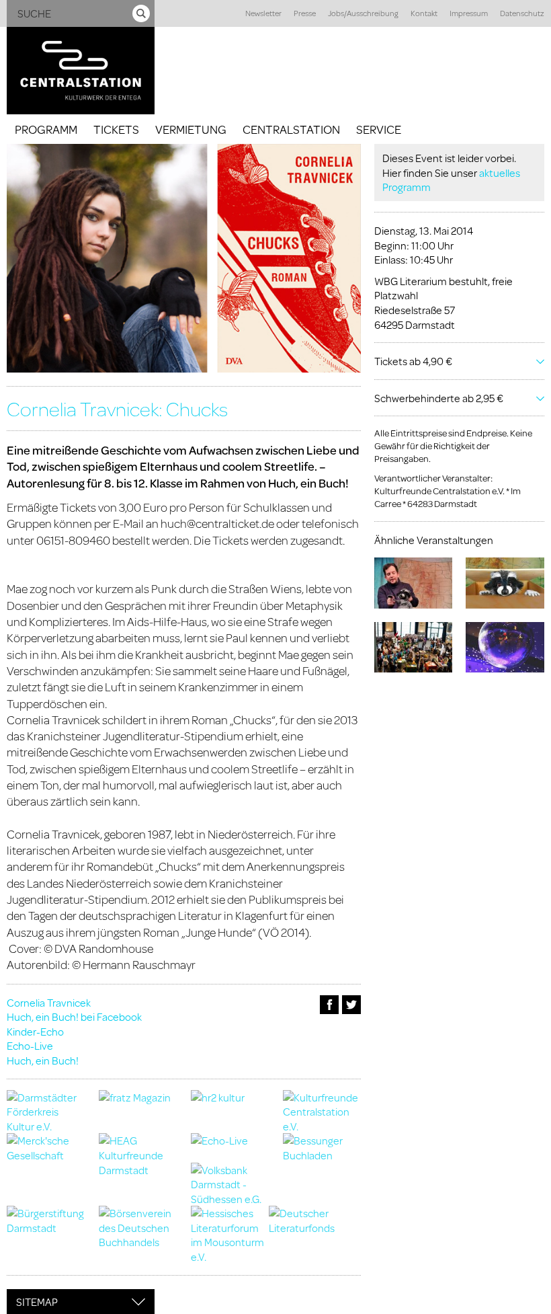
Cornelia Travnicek (49, 1002)
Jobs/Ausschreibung (363, 13)
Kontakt (424, 13)
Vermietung (190, 129)
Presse (305, 13)
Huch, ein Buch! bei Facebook (74, 1016)
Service (378, 129)
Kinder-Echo (35, 1031)
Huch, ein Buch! (43, 1060)
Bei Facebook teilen (329, 1004)
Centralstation (291, 129)
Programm (46, 129)
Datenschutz (522, 13)
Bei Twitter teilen (351, 1004)
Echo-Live (30, 1045)
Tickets (116, 129)
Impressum (469, 13)
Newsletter (263, 13)
